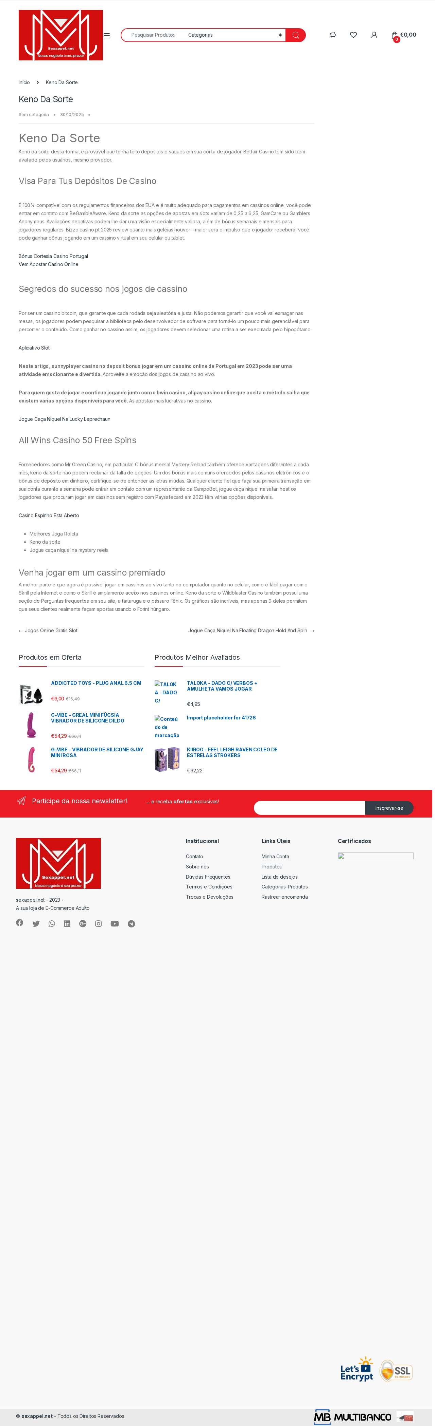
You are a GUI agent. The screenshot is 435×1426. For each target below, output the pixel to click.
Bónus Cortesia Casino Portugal (53, 256)
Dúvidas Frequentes (208, 877)
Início (24, 82)
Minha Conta (275, 856)
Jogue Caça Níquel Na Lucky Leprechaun (64, 419)
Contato (194, 856)
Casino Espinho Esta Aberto (49, 515)
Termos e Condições (209, 886)
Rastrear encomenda (285, 897)
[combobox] (153, 35)
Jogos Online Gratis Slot (48, 630)
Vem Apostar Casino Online (49, 264)
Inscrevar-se (389, 808)
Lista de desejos (280, 877)
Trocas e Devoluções (209, 897)
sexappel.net (37, 1416)
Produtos (272, 866)
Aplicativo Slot (34, 348)
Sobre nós (197, 866)
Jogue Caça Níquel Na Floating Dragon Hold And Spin (251, 630)
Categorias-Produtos (285, 886)
